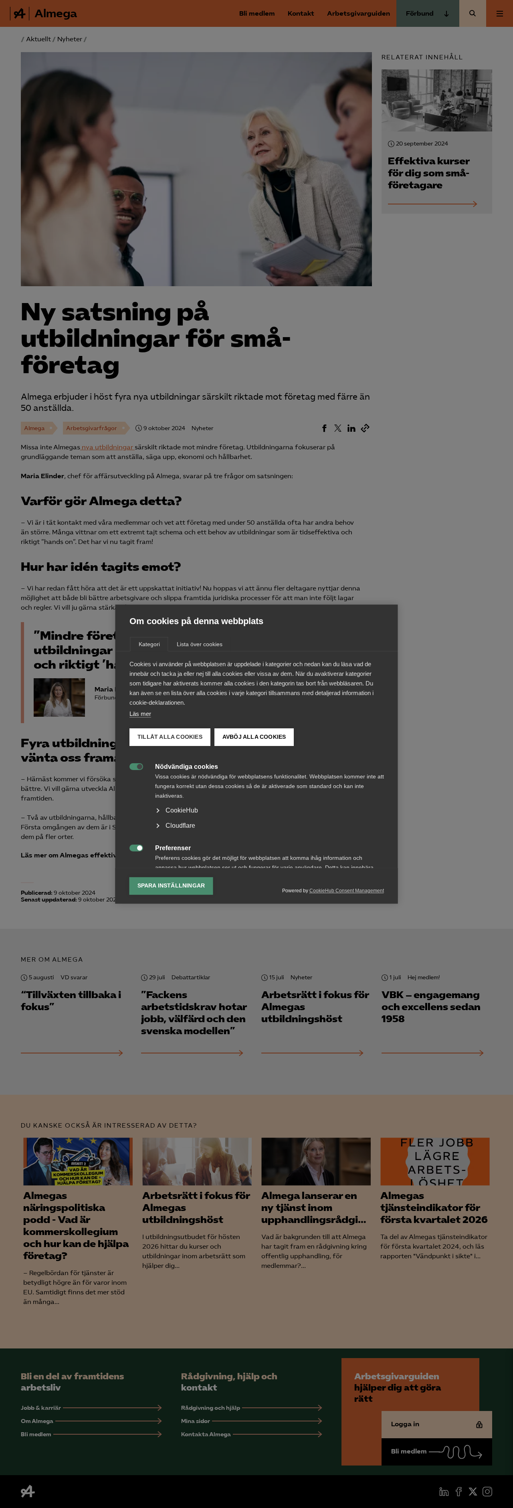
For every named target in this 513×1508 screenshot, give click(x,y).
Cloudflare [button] (180, 825)
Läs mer (140, 713)
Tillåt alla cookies (169, 737)
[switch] (132, 765)
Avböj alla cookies (254, 737)
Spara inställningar (171, 886)
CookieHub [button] (182, 810)
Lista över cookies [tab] (199, 644)
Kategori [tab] (149, 644)
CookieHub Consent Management (346, 890)
